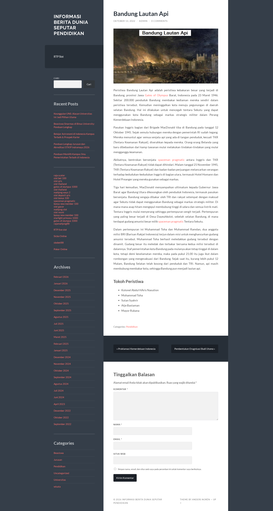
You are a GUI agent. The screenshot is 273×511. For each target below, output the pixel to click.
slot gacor (59, 206)
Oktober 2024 (61, 370)
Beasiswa (59, 453)
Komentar (120, 389)
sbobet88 (59, 242)
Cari (56, 78)
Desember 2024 (62, 357)
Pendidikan (59, 466)
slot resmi (59, 212)
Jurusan (58, 459)
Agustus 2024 (61, 383)
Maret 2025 (60, 337)
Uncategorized (61, 473)
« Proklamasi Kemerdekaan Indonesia (136, 348)
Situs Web (119, 454)
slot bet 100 (60, 178)
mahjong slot (60, 209)
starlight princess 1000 (66, 218)
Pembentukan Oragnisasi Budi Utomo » (194, 348)
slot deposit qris (62, 195)
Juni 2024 (59, 397)
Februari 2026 (61, 276)
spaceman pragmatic (64, 200)
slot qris (58, 181)
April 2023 (59, 404)
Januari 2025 (61, 350)
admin (143, 21)
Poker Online (60, 249)
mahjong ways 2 (62, 192)
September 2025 (62, 310)
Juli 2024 (59, 390)
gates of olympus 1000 (65, 186)
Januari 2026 (61, 283)
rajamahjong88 (62, 223)
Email (117, 439)
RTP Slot (59, 56)
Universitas (60, 479)
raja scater (59, 175)
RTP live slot (60, 229)
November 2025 (62, 296)
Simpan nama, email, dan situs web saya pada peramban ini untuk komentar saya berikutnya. (159, 469)
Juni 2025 (59, 330)
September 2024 (62, 377)
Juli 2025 (59, 323)
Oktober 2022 (61, 417)
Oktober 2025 (61, 303)
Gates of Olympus (156, 95)
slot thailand (60, 183)
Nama (117, 424)
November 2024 (62, 363)
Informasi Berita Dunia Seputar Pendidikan (71, 25)
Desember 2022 (62, 410)
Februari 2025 (61, 343)
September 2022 (62, 424)
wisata (57, 486)
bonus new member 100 (66, 203)
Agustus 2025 (61, 316)
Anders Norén (201, 499)
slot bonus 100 (61, 198)
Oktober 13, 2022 (124, 21)
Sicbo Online (60, 236)
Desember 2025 (62, 290)
